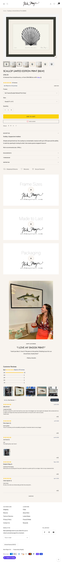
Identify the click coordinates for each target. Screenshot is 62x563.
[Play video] (31, 190)
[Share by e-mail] (16, 125)
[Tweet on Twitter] (13, 125)
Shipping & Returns (12, 169)
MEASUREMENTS (7, 153)
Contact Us (6, 523)
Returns (5, 513)
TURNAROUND (6, 157)
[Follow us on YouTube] (53, 532)
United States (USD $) (10, 544)
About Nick (26, 513)
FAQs (24, 509)
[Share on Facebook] (8, 125)
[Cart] (58, 4)
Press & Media (27, 519)
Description (6, 133)
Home (4, 10)
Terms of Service (8, 516)
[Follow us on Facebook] (44, 532)
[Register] (27, 537)
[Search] (7, 4)
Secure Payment (40, 169)
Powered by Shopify (18, 549)
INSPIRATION (6, 162)
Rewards (25, 523)
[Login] (50, 4)
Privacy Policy (7, 519)
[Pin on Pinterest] (10, 125)
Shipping (5, 509)
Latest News (26, 516)
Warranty (26, 169)
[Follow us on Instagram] (49, 532)
